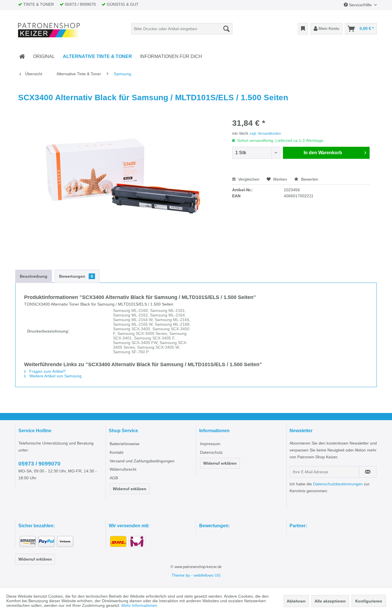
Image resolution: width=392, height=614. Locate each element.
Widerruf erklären (129, 488)
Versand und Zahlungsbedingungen (142, 461)
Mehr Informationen (139, 605)
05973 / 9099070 (39, 464)
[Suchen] (226, 28)
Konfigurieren (368, 601)
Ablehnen (296, 601)
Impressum (210, 443)
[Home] (22, 56)
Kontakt (116, 452)
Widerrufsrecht (123, 469)
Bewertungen (76, 276)
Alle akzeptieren (330, 601)
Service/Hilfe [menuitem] (360, 5)
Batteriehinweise (124, 443)
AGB (114, 478)
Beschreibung (33, 276)
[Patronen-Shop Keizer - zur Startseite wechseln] (49, 30)
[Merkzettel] (303, 28)
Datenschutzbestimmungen (338, 484)
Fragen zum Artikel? (47, 371)
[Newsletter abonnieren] (368, 472)
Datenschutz (211, 452)
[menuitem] (181, 28)
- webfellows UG (206, 575)
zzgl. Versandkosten (265, 134)
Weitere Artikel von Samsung (54, 376)
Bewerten (309, 179)
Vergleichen (248, 179)
